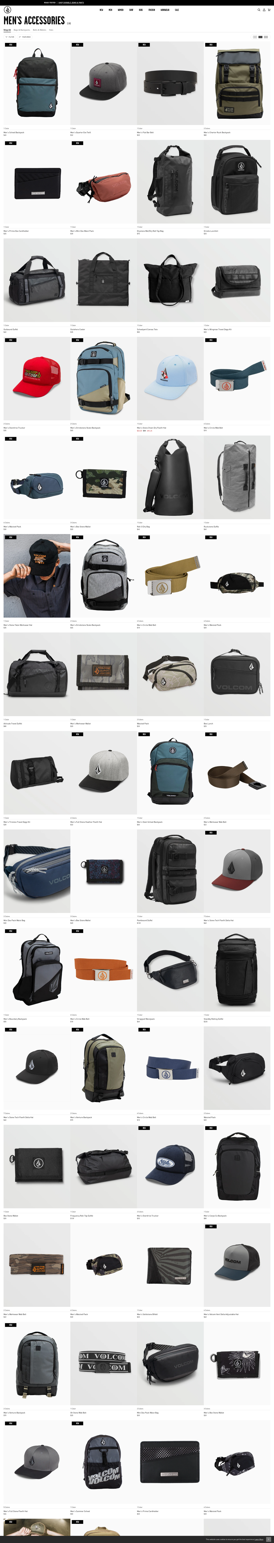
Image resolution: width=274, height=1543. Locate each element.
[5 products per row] (266, 37)
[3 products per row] (255, 37)
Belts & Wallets (39, 29)
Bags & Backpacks (22, 29)
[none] (37, 125)
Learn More (259, 1539)
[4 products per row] (260, 37)
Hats (51, 29)
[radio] (7, 125)
